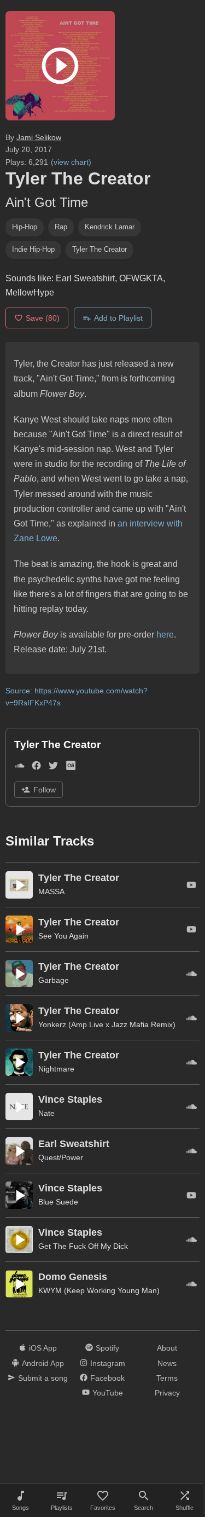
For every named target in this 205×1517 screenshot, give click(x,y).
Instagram (107, 1363)
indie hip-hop (33, 249)
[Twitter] (53, 767)
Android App (43, 1363)
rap (61, 227)
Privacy (167, 1392)
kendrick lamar (109, 227)
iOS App (43, 1348)
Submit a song (43, 1378)
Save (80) (43, 318)
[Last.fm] (71, 767)
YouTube (107, 1392)
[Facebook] (36, 767)
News (167, 1363)
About (167, 1348)
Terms (167, 1378)
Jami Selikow (38, 137)
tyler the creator (99, 249)
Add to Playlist (118, 318)
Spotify (107, 1348)
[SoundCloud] (19, 767)
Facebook (107, 1378)
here (165, 634)
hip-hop (24, 227)
